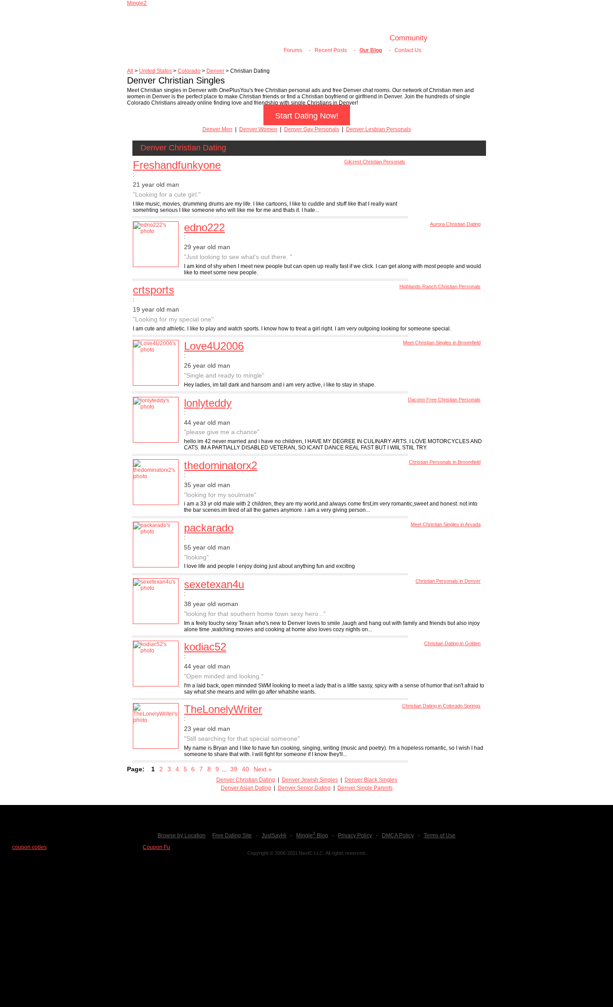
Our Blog (370, 50)
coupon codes (29, 847)
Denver (215, 71)
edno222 (204, 227)
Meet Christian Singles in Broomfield (442, 342)
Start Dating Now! (306, 115)
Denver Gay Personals (311, 129)
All (130, 71)
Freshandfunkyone (177, 165)
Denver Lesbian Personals (378, 129)
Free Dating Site (232, 835)
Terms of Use (439, 835)
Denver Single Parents (365, 788)
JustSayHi (274, 835)
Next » (263, 769)
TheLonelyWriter (223, 709)
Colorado (189, 71)
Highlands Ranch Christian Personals (440, 286)
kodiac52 (205, 647)
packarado (208, 528)
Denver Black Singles (371, 780)
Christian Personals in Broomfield (445, 462)
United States (155, 71)
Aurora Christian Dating (455, 224)
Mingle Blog (312, 835)
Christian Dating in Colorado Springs (441, 705)
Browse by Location (182, 835)
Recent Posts (331, 50)
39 (233, 769)
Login (329, 38)
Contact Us (407, 50)
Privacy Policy (355, 835)
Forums (293, 50)
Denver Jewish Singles (310, 780)
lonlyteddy (208, 403)
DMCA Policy (398, 835)
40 (245, 769)
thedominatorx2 (220, 465)
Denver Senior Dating (304, 788)
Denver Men (217, 129)
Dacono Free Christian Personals (444, 399)
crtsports (153, 290)
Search (364, 38)
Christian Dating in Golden (452, 643)
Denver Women (258, 129)
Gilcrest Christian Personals (374, 161)
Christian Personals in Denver (448, 581)
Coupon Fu (156, 847)
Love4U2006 (214, 346)
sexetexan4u (214, 584)
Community (409, 38)
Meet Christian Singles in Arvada (446, 524)
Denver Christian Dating (245, 780)
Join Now (291, 38)
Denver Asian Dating (246, 788)
